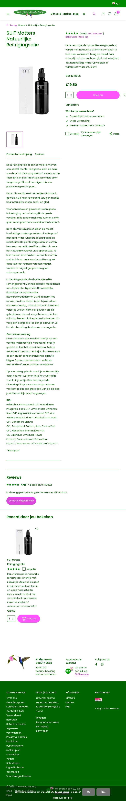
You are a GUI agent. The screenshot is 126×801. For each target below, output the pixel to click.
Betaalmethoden (16, 724)
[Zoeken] (94, 14)
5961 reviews (82, 674)
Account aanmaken (47, 722)
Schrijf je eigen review (21, 500)
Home (21, 25)
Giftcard (56, 14)
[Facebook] (96, 665)
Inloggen (41, 717)
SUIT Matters (95, 33)
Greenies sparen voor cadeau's (87, 125)
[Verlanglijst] (109, 14)
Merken (67, 14)
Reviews (39, 154)
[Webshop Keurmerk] (98, 699)
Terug (13, 25)
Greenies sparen (15, 702)
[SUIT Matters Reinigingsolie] (23, 542)
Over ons (11, 698)
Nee (103, 792)
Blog (76, 14)
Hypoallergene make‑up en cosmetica (14, 750)
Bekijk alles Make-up (76, 37)
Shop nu (98, 95)
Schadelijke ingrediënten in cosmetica (15, 767)
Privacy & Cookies (16, 737)
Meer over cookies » (63, 797)
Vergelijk (74, 133)
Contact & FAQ (15, 711)
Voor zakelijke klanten (18, 776)
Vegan (10, 758)
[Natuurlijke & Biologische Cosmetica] (30, 13)
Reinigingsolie (16, 564)
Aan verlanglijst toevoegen (91, 134)
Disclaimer (12, 741)
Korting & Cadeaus (17, 706)
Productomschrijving (19, 154)
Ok (88, 792)
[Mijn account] (103, 14)
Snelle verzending (80, 120)
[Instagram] (102, 665)
